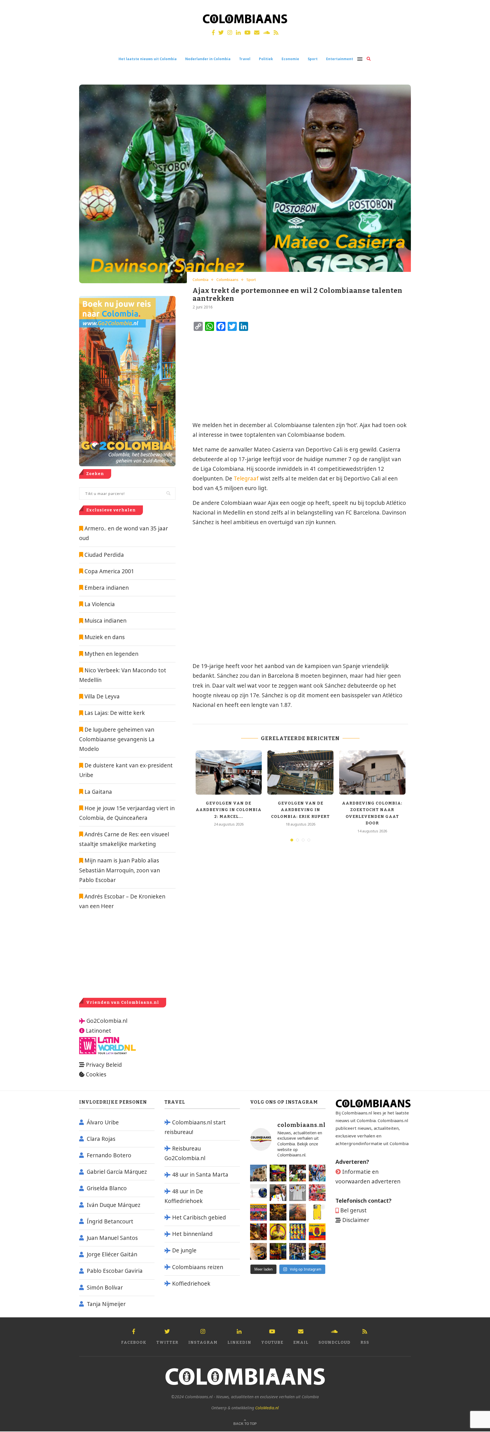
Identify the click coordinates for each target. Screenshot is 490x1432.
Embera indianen (107, 587)
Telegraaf (246, 478)
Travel (244, 58)
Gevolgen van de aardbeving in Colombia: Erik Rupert (300, 810)
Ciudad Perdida (104, 554)
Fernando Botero (109, 1155)
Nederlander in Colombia (208, 58)
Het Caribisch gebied (199, 1217)
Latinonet (98, 1030)
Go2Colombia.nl (106, 1020)
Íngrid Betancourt (110, 1221)
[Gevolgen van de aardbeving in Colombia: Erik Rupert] (300, 772)
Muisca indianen (105, 620)
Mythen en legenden (111, 654)
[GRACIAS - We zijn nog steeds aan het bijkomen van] (317, 1251)
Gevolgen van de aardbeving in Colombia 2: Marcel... (228, 810)
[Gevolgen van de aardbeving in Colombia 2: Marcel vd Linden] (229, 772)
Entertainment (339, 58)
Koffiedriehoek (191, 1283)
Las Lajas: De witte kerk (115, 713)
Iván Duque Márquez (113, 1205)
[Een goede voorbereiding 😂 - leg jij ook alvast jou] (258, 1251)
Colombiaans (227, 280)
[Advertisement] (239, 376)
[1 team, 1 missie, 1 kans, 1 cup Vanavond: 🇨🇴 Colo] (297, 1212)
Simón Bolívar (105, 1287)
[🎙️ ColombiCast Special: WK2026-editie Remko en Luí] (317, 1231)
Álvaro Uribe (103, 1122)
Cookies (96, 1074)
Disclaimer (355, 1220)
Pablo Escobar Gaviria (115, 1270)
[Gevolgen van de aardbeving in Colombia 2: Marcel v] (258, 1173)
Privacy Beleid (104, 1064)
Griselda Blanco (107, 1188)
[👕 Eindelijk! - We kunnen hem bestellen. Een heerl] (297, 1192)
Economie (290, 58)
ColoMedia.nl (267, 1407)
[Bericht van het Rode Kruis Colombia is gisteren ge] (317, 1173)
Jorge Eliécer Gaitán (112, 1254)
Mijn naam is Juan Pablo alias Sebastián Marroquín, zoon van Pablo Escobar (119, 870)
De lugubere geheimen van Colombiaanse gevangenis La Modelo (117, 739)
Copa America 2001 (109, 571)
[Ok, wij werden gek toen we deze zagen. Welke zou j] (317, 1212)
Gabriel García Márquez (117, 1171)
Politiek (266, 58)
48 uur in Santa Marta (200, 1174)
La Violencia (100, 604)
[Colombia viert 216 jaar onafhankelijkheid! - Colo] (258, 1212)
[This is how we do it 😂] (258, 1231)
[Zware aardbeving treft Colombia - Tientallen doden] (258, 1192)
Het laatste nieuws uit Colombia (148, 58)
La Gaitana (97, 791)
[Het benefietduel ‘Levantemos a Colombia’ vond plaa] (278, 1173)
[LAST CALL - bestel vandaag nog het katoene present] (278, 1192)
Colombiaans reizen (197, 1267)
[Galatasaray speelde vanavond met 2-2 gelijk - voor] (297, 1173)
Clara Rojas (101, 1139)
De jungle (184, 1250)
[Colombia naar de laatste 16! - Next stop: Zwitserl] (278, 1231)
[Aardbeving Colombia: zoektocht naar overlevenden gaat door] (372, 772)
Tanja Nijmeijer (106, 1304)
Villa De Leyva (102, 696)
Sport (313, 58)
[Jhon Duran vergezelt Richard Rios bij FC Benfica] (317, 1192)
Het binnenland (192, 1234)
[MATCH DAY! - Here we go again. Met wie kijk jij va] (278, 1251)
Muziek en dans (105, 637)
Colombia (200, 280)
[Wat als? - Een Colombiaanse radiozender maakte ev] (297, 1251)
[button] (478, 8)
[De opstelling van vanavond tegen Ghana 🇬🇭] (297, 1231)
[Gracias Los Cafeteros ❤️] (278, 1212)
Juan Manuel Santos (112, 1238)
